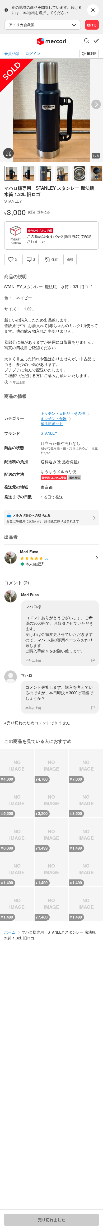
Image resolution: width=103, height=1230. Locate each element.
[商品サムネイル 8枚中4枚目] (62, 173)
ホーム (9, 932)
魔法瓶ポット (52, 423)
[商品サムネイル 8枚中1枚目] (11, 173)
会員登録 (11, 53)
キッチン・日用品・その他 (63, 413)
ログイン (32, 53)
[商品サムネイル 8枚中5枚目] (79, 173)
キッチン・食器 (54, 418)
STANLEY (49, 433)
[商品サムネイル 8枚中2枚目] (28, 173)
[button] (86, 41)
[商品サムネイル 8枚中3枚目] (45, 173)
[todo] (96, 41)
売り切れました (51, 1220)
